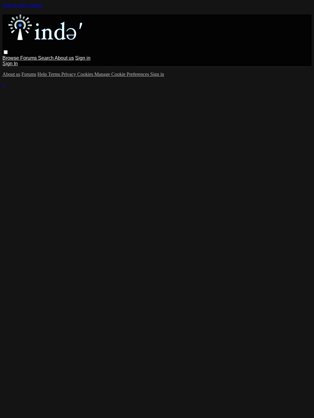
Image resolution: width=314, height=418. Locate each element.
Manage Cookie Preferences (122, 74)
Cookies (85, 74)
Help (42, 74)
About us (64, 58)
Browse (11, 58)
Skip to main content (22, 5)
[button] (6, 52)
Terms (54, 74)
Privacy (69, 74)
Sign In (10, 63)
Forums (29, 58)
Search (46, 58)
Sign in (82, 58)
